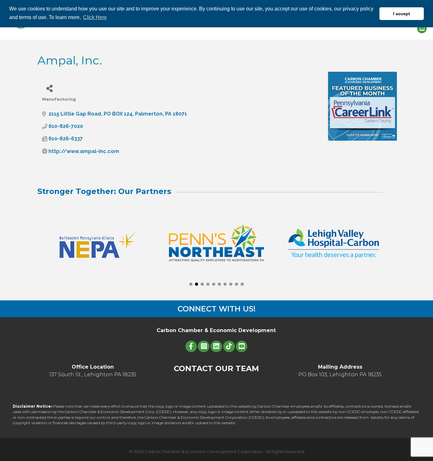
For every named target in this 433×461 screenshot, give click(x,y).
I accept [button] (401, 13)
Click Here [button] (95, 17)
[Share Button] (49, 88)
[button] (190, 284)
